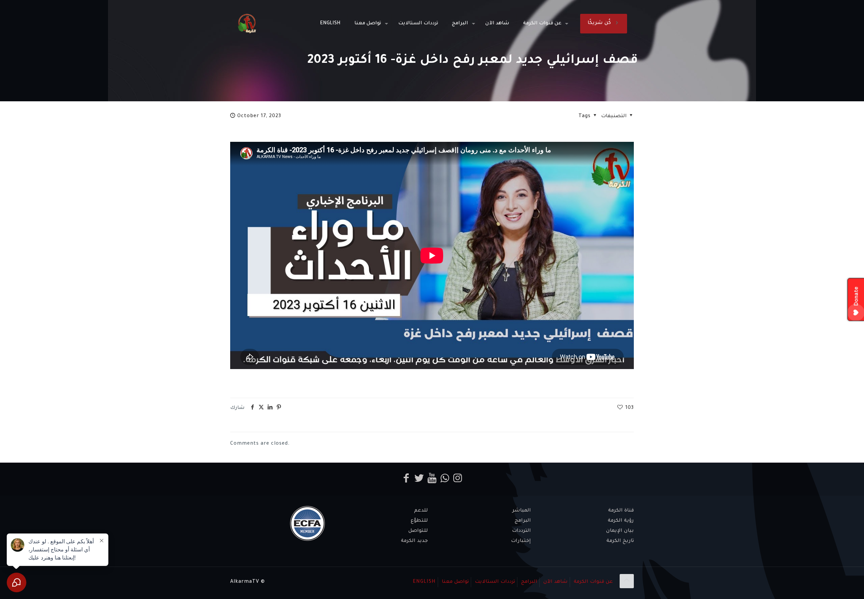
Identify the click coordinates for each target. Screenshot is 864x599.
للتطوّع (419, 521)
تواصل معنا (455, 582)
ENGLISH (424, 582)
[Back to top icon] (627, 581)
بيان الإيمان (620, 531)
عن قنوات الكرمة (593, 582)
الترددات (521, 531)
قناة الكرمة (621, 511)
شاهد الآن (555, 582)
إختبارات (521, 541)
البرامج (523, 521)
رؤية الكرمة (621, 521)
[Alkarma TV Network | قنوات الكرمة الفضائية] (247, 23)
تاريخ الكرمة (620, 541)
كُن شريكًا (599, 23)
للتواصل (418, 531)
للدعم (421, 511)
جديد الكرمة (414, 541)
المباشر (521, 511)
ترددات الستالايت (495, 582)
